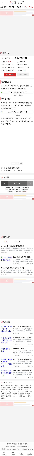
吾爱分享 (19, 163)
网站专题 (19, 444)
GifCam (3, 389)
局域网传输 (8, 396)
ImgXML (14, 449)
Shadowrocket (15, 385)
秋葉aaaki (28, 385)
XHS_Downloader (12, 392)
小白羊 (25, 396)
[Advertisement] (17, 33)
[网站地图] (31, 2)
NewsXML (19, 449)
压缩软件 (14, 389)
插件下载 (11, 7)
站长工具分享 (29, 7)
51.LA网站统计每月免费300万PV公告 (12, 268)
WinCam (15, 396)
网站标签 (14, 444)
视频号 (20, 396)
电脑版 (3, 449)
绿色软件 (15, 394)
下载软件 (3, 398)
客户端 (29, 396)
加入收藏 (24, 74)
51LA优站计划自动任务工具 (22, 257)
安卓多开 (14, 387)
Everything (3, 392)
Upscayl (26, 389)
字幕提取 (27, 394)
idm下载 (8, 385)
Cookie (22, 118)
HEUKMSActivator (5, 387)
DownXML (26, 449)
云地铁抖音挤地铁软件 (12, 168)
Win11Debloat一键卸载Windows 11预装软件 (23, 359)
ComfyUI (22, 385)
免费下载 (17, 183)
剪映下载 (20, 389)
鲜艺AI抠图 (20, 387)
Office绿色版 (27, 387)
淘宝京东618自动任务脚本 (14, 170)
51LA (3, 82)
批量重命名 (21, 394)
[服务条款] (24, 191)
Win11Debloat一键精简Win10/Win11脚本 (23, 326)
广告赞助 (25, 444)
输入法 (2, 385)
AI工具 (2, 394)
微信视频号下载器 (19, 348)
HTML (31, 449)
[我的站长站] (17, 4)
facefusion (21, 392)
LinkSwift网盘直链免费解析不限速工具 (23, 337)
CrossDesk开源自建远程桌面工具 (23, 370)
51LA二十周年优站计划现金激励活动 (12, 246)
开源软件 (8, 389)
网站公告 (9, 444)
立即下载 (11, 74)
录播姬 (2, 396)
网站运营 (19, 7)
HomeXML (8, 449)
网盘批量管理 (28, 392)
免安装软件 (8, 394)
